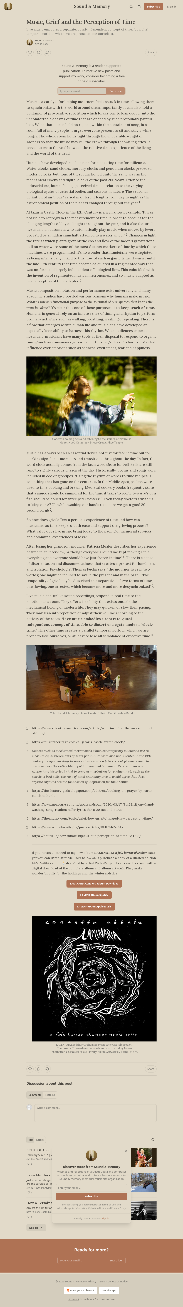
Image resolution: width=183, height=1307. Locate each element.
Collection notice (118, 1281)
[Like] (30, 52)
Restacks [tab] (50, 1095)
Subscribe (153, 6)
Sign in (172, 6)
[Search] (131, 6)
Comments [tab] (35, 1095)
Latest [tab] (40, 1139)
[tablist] (41, 1095)
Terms (102, 1281)
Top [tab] (31, 1139)
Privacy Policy (118, 1208)
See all (33, 1227)
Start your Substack (82, 1290)
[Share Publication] (139, 6)
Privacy (92, 1281)
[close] (126, 1151)
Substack (73, 1299)
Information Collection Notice (90, 1208)
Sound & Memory (44, 40)
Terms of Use (109, 1204)
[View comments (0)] (38, 52)
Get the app (109, 1290)
